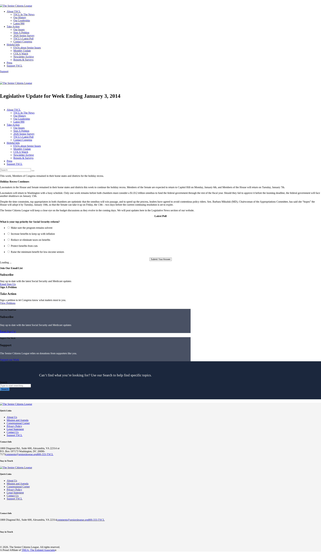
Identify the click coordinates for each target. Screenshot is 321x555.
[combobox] (15, 385)
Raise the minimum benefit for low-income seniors (37, 251)
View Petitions (7, 303)
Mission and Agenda (17, 420)
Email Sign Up (8, 284)
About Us (12, 417)
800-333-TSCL (45, 454)
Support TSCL (14, 435)
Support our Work (9, 359)
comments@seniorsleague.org (21, 454)
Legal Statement (15, 429)
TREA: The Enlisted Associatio (38, 550)
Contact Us (13, 432)
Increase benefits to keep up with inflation (33, 233)
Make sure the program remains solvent (31, 227)
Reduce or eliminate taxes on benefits (30, 239)
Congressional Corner (18, 423)
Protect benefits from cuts (24, 245)
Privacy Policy (14, 426)
